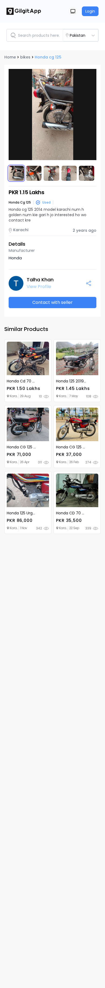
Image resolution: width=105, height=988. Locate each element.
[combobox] (87, 35)
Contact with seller (52, 302)
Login (90, 11)
